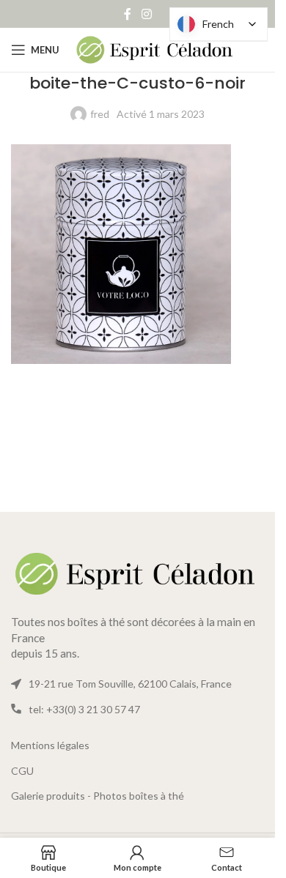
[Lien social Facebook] (127, 14)
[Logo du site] (154, 48)
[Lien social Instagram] (146, 14)
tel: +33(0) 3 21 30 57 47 (84, 709)
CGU (22, 770)
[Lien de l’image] (137, 572)
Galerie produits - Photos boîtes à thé (97, 795)
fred (99, 114)
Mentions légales (50, 745)
